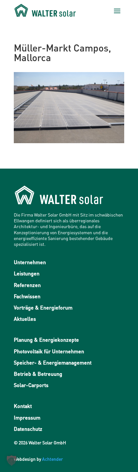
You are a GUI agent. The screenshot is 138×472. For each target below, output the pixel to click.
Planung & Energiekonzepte (46, 339)
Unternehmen (30, 262)
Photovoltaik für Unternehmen (49, 351)
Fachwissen (27, 296)
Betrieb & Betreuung (38, 373)
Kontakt (23, 406)
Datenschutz (28, 428)
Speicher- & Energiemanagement (52, 362)
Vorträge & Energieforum (43, 307)
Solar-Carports (31, 385)
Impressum (27, 417)
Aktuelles (25, 318)
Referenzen (27, 285)
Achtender (52, 459)
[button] (11, 460)
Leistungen (26, 273)
